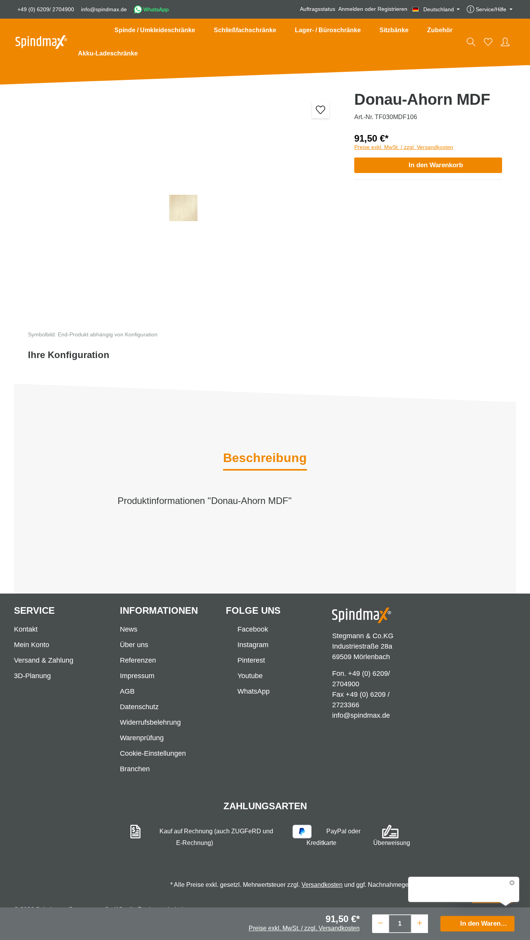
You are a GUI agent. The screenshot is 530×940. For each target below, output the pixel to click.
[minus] (380, 922)
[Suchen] (471, 42)
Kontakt (26, 629)
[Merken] (320, 109)
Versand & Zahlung (43, 660)
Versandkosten (322, 884)
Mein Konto (31, 645)
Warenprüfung (142, 738)
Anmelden (350, 9)
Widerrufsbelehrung (150, 722)
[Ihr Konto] (505, 42)
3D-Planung (32, 676)
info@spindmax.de (104, 9)
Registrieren (392, 9)
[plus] (419, 922)
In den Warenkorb (436, 165)
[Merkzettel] (488, 42)
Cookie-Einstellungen (153, 753)
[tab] (265, 459)
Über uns (134, 645)
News (128, 629)
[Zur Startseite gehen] (41, 42)
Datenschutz (139, 707)
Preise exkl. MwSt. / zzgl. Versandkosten (403, 147)
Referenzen (138, 660)
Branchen (135, 769)
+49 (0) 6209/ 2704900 (45, 9)
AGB (127, 691)
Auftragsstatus (317, 9)
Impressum (137, 676)
